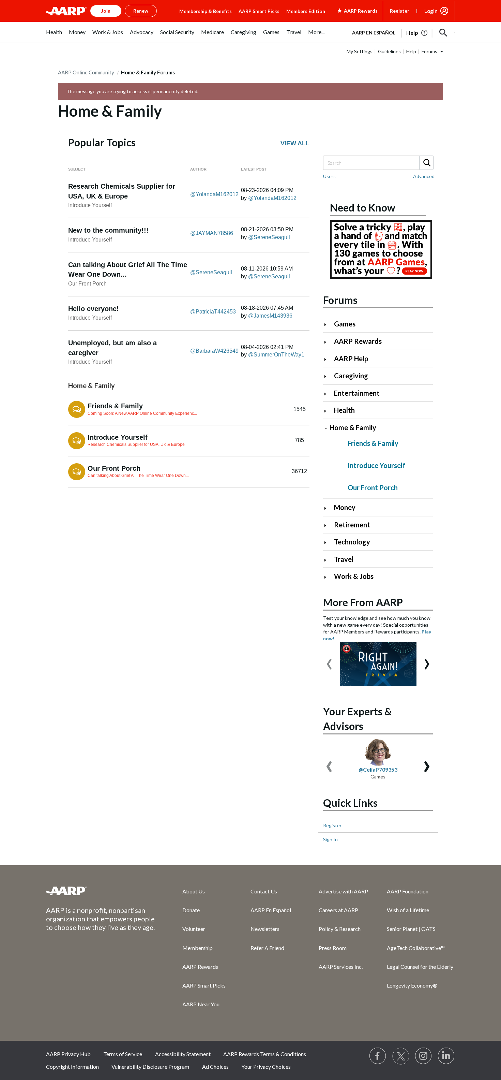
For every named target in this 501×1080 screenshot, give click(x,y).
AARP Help (351, 358)
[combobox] (378, 163)
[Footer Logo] (100, 891)
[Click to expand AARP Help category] (328, 359)
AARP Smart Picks (259, 11)
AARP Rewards (358, 341)
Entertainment (357, 393)
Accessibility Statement (183, 1054)
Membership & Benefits (205, 11)
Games (344, 324)
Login (431, 11)
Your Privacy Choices (266, 1066)
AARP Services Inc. (341, 966)
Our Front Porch (87, 284)
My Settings (360, 51)
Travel (343, 559)
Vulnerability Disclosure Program (150, 1066)
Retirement (352, 525)
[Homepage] (66, 11)
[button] (443, 33)
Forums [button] (429, 51)
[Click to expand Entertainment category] (328, 394)
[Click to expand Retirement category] (328, 525)
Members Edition (305, 11)
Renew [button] (140, 11)
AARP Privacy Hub (68, 1054)
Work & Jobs (354, 576)
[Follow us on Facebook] (377, 1056)
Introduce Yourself (90, 205)
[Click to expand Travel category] (328, 560)
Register (399, 11)
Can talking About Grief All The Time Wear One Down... (138, 475)
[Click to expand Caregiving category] (328, 376)
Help (411, 51)
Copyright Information (72, 1066)
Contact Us (263, 891)
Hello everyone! (93, 308)
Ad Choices (215, 1066)
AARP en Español (373, 32)
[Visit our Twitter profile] (400, 1056)
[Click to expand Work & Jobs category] (328, 577)
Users (329, 176)
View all (294, 143)
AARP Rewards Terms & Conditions (264, 1054)
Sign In (330, 839)
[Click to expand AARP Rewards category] (328, 342)
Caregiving (351, 375)
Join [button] (105, 11)
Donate (191, 910)
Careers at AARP (338, 910)
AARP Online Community (86, 72)
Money (344, 507)
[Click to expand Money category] (328, 508)
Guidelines (389, 51)
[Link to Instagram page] (423, 1056)
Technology (352, 542)
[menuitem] (54, 36)
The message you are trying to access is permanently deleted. (132, 91)
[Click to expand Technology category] (328, 542)
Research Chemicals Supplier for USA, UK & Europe (136, 444)
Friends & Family (115, 406)
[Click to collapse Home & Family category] (326, 428)
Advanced (424, 176)
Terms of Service (122, 1054)
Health (344, 410)
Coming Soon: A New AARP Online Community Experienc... (142, 413)
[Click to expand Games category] (328, 324)
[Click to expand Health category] (328, 411)
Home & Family (353, 427)
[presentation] (329, 660)
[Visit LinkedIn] (446, 1056)
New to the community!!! (108, 230)
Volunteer (193, 928)
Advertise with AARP (343, 891)
